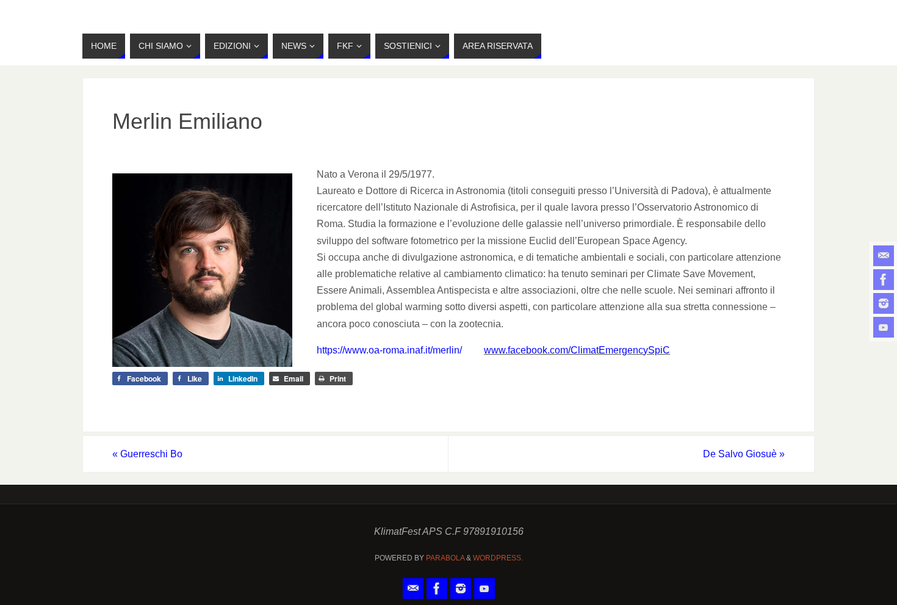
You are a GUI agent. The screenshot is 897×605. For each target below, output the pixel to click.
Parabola (445, 558)
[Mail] (883, 255)
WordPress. (498, 558)
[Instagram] (883, 303)
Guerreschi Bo (147, 454)
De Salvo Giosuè (744, 454)
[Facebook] (883, 279)
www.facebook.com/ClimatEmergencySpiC (577, 350)
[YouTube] (883, 327)
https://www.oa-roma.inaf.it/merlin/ (389, 350)
